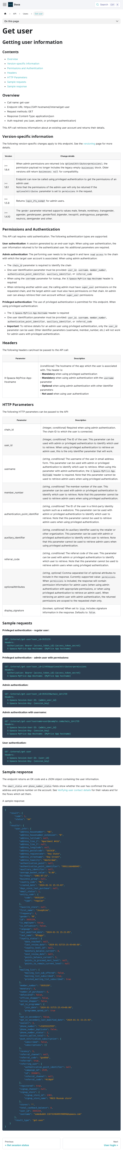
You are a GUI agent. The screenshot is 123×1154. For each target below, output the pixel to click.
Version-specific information (23, 63)
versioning (89, 143)
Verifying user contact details (74, 790)
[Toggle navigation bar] (4, 4)
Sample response (17, 86)
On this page (11, 21)
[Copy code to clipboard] (116, 639)
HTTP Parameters (17, 77)
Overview (12, 59)
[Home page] (5, 13)
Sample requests (16, 81)
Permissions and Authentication (25, 68)
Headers (12, 72)
